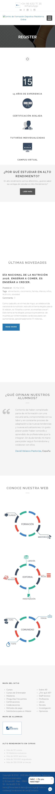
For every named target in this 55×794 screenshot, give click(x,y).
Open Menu (49, 18)
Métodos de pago (14, 708)
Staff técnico (44, 696)
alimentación (14, 291)
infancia (42, 291)
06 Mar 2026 (18, 288)
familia (35, 291)
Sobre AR (43, 690)
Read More (11, 327)
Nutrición (7, 294)
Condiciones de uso (19, 790)
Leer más (27, 191)
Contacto (34, 790)
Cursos (9, 690)
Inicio (5, 787)
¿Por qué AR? (45, 693)
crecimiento (25, 291)
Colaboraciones (13, 705)
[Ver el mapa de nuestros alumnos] (12, 728)
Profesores (44, 699)
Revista (42, 705)
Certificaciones (13, 702)
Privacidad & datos (17, 787)
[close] (51, 778)
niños (48, 291)
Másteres (10, 696)
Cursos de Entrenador (16, 693)
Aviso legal (32, 787)
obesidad (16, 294)
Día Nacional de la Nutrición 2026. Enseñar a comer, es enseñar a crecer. (25, 278)
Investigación (45, 708)
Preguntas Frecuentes (16, 699)
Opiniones (43, 711)
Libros (41, 702)
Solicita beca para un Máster (18, 711)
